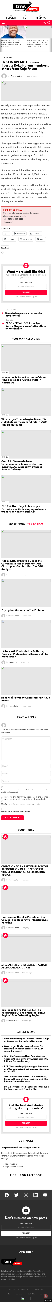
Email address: (26, 283)
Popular (11, 18)
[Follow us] (44, 23)
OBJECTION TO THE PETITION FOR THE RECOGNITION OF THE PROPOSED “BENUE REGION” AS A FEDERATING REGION (24, 870)
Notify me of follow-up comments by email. (20, 804)
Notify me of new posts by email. (15, 811)
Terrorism (35, 524)
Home (10, 1294)
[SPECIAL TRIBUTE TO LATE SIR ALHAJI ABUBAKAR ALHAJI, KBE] (26, 948)
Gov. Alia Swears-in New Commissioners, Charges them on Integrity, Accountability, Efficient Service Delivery (21, 465)
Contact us (20, 1294)
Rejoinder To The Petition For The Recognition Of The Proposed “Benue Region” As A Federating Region (23, 1013)
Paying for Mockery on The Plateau (22, 610)
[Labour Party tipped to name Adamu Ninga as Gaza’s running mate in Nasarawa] (13, 32)
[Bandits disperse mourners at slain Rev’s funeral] (26, 681)
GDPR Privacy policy (36, 1294)
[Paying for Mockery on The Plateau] (26, 593)
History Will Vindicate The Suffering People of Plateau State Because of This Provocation (24, 654)
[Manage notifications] (46, 1296)
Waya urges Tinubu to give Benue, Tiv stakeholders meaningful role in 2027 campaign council (24, 422)
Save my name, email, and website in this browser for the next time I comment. (24, 791)
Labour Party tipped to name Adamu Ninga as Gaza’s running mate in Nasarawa (23, 380)
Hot (25, 18)
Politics (5, 373)
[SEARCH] (49, 23)
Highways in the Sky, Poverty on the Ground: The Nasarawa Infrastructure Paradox (24, 920)
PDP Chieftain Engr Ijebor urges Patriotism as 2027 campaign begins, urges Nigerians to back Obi (24, 509)
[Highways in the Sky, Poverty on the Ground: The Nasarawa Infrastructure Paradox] (26, 900)
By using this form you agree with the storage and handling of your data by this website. (27, 798)
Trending (40, 18)
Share (5, 84)
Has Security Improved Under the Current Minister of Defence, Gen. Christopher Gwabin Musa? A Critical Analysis (23, 565)
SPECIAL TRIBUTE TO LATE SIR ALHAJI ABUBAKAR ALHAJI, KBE (24, 966)
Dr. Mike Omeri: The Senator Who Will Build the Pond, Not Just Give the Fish (26, 1088)
